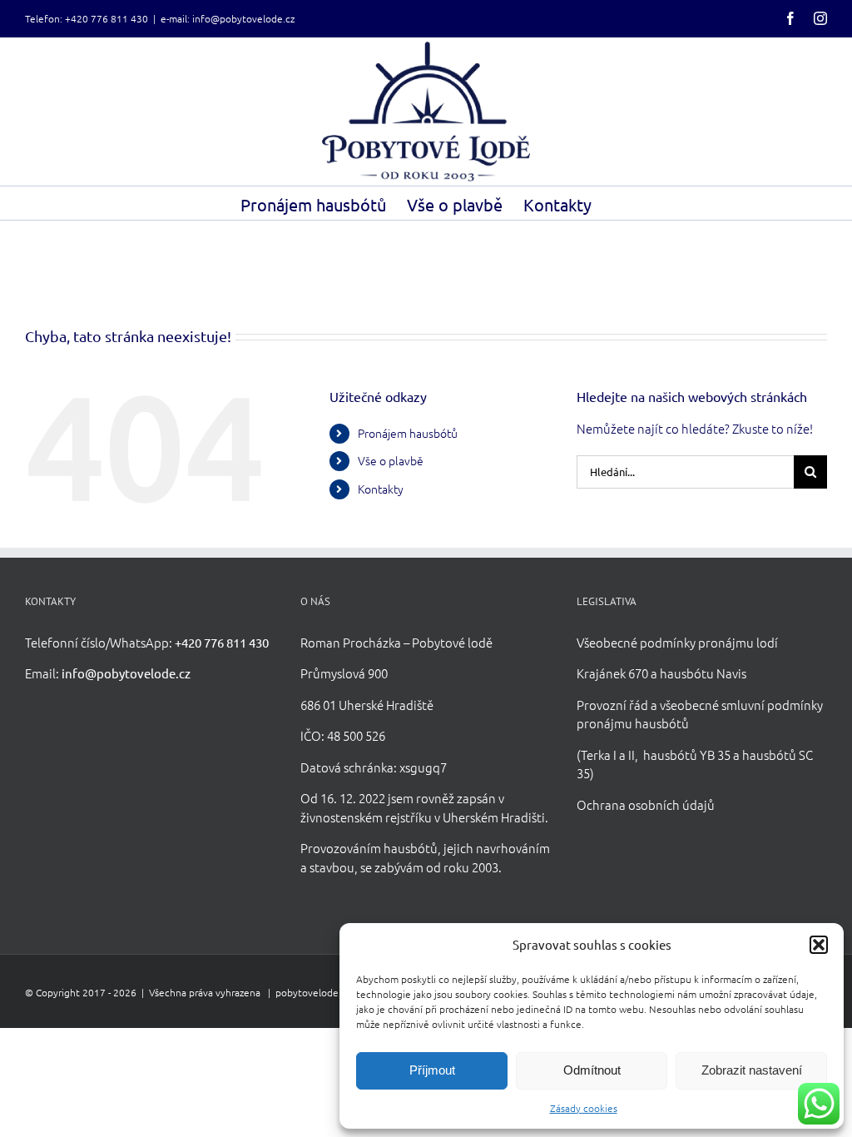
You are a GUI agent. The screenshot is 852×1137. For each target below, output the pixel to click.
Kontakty (381, 488)
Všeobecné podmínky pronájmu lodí (677, 642)
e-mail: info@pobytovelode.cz (228, 18)
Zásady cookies (583, 1108)
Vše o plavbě (391, 460)
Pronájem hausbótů (408, 433)
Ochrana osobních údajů (646, 804)
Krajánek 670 (612, 673)
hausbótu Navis (703, 673)
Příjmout (432, 1070)
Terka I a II (608, 754)
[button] (818, 944)
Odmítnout (592, 1070)
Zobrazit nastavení (751, 1070)
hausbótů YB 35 (687, 754)
